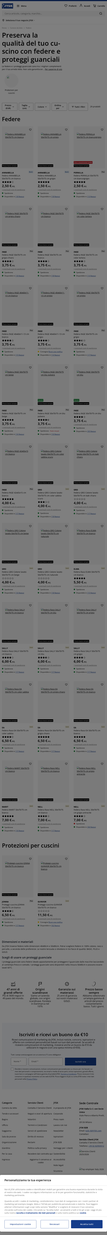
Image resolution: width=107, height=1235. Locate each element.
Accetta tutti (86, 1224)
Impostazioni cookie (20, 1224)
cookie (83, 1213)
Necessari (55, 1224)
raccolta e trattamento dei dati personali (35, 1213)
